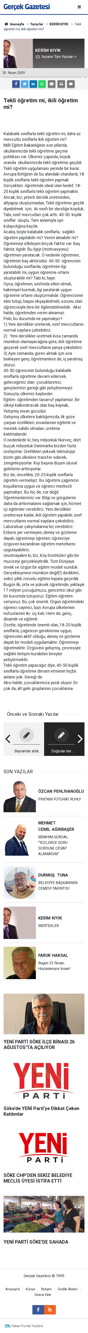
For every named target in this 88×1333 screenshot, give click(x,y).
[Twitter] (24, 84)
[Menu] (80, 7)
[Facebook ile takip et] (38, 1309)
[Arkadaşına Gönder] (51, 84)
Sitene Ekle (42, 1295)
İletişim (46, 1289)
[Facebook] (16, 84)
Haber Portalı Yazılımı (27, 1326)
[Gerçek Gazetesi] (27, 6)
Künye (30, 1289)
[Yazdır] (61, 84)
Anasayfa (12, 1289)
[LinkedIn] (33, 84)
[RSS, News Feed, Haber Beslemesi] (50, 1309)
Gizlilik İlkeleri (68, 1289)
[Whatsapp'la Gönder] (42, 84)
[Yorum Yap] (71, 84)
